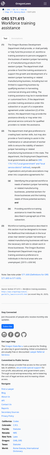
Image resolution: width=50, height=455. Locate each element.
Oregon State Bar (13, 346)
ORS (8, 9)
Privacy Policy (7, 416)
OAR (15, 440)
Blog (3, 393)
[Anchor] (42, 125)
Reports (5, 408)
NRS (15, 433)
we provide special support (28, 367)
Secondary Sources (10, 412)
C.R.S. (15, 425)
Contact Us (6, 404)
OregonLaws (23, 3)
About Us (5, 396)
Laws (15, 436)
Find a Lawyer (7, 389)
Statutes (17, 429)
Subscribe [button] (7, 326)
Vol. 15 (15, 9)
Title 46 (24, 9)
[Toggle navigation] (45, 3)
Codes (16, 421)
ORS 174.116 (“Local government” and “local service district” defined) (26, 164)
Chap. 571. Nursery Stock (15, 12)
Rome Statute (19, 448)
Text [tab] (5, 38)
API (2, 400)
